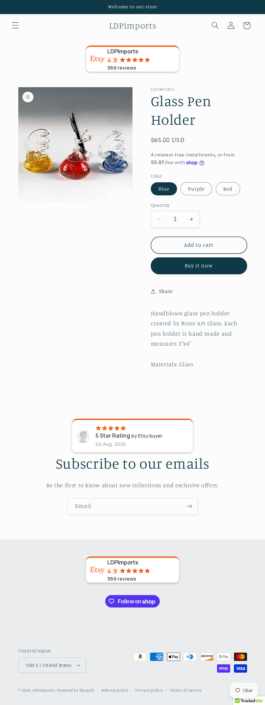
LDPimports (43, 690)
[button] (15, 25)
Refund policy (114, 690)
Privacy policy (149, 690)
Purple (196, 189)
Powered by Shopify (76, 690)
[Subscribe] (189, 506)
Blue (163, 189)
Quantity (160, 205)
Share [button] (166, 291)
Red (228, 189)
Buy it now (199, 265)
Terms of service (186, 690)
